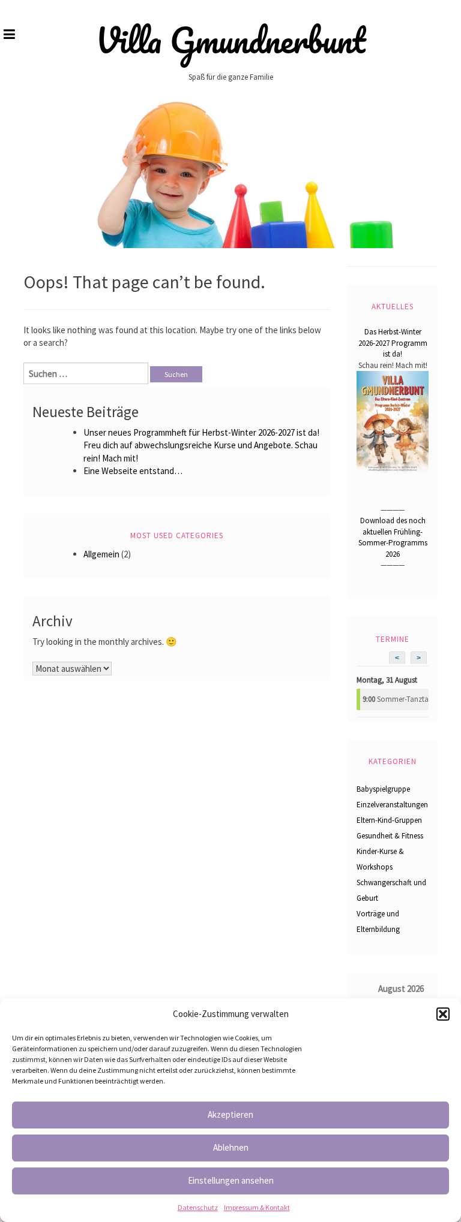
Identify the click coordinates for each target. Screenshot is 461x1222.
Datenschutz (198, 1207)
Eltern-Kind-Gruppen (389, 820)
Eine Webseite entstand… (132, 470)
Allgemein (101, 554)
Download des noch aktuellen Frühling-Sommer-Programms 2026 (392, 537)
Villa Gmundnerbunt (230, 40)
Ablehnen (231, 1147)
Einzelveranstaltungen (392, 804)
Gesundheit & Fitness (390, 836)
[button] (443, 1014)
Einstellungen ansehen (231, 1180)
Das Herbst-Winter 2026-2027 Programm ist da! (392, 343)
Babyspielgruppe (383, 789)
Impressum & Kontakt (257, 1207)
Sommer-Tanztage (396, 699)
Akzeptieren (230, 1114)
